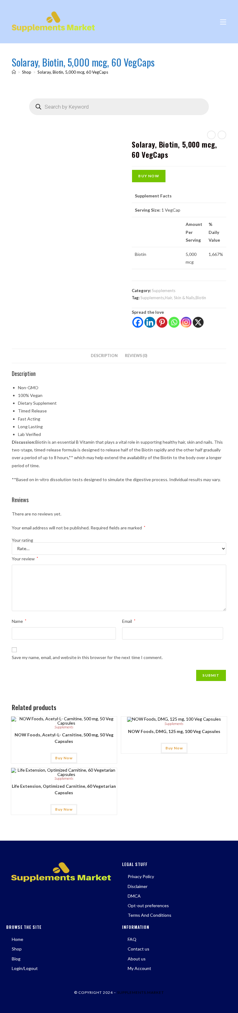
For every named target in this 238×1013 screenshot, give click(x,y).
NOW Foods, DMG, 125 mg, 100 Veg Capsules (174, 731)
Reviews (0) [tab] (136, 355)
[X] (198, 322)
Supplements (163, 290)
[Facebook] (137, 322)
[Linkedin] (149, 322)
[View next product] (222, 135)
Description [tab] (104, 355)
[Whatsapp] (174, 322)
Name (19, 621)
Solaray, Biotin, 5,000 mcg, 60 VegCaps (72, 72)
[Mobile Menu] (223, 21)
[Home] (14, 72)
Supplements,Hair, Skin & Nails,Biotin (173, 297)
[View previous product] (211, 135)
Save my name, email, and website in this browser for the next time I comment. (87, 657)
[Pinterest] (161, 322)
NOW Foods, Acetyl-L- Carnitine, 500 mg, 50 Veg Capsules (64, 738)
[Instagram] (186, 322)
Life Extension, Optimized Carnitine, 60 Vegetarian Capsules (64, 789)
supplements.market (140, 992)
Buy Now (148, 176)
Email (128, 621)
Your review (25, 558)
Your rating (22, 540)
